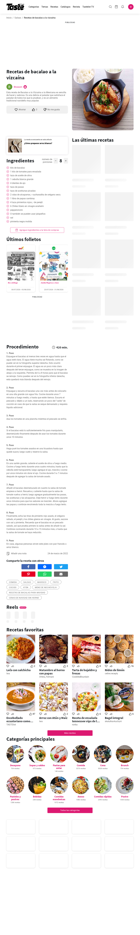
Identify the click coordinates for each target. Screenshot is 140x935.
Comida (81, 765)
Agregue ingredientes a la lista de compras (39, 230)
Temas (44, 6)
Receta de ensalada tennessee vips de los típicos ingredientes (86, 719)
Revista (76, 6)
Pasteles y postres (15, 798)
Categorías (34, 6)
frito (56, 582)
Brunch (125, 765)
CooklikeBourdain (80, 676)
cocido (13, 587)
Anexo (81, 796)
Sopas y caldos (37, 765)
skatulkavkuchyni (113, 721)
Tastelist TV (88, 6)
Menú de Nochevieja (46, 587)
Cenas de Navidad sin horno (24, 598)
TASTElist (11, 724)
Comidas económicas (59, 798)
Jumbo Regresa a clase (50, 283)
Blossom (18, 87)
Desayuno (15, 765)
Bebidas (37, 796)
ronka (75, 724)
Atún (25, 587)
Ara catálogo (13, 283)
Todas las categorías (70, 810)
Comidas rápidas (103, 796)
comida (13, 582)
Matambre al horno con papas (52, 671)
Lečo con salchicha (18, 670)
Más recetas (70, 733)
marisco (41, 582)
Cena (102, 765)
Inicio (9, 17)
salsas (27, 582)
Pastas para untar (59, 767)
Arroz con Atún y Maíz (53, 717)
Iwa (8, 673)
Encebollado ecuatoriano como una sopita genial (18, 719)
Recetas (54, 6)
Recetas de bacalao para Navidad (27, 592)
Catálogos (65, 6)
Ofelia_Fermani (46, 676)
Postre (124, 796)
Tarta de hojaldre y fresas (84, 671)
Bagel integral (114, 717)
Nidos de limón (115, 670)
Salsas (17, 17)
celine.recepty (111, 673)
